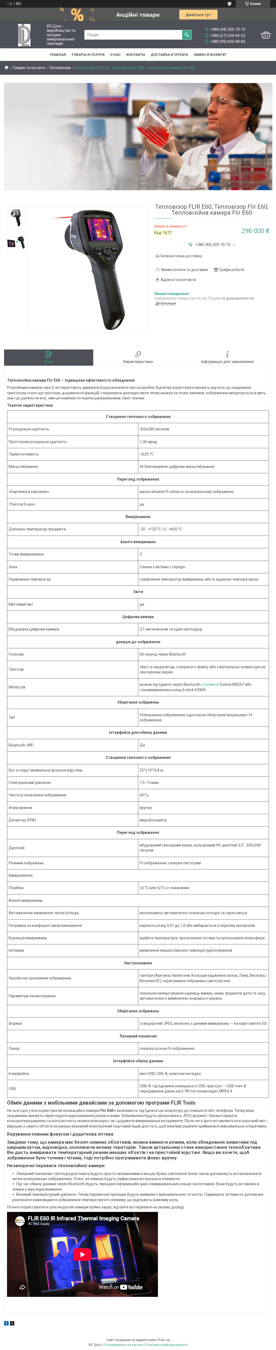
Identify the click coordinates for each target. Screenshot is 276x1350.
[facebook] (6, 1324)
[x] (12, 1324)
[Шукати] (186, 34)
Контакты (135, 55)
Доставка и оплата (169, 55)
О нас (115, 55)
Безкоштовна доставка (181, 256)
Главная (58, 55)
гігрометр (210, 684)
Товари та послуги (28, 68)
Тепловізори (60, 68)
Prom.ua (164, 1340)
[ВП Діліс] (24, 34)
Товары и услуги (88, 55)
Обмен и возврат (210, 55)
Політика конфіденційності (166, 1345)
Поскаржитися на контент (124, 1345)
